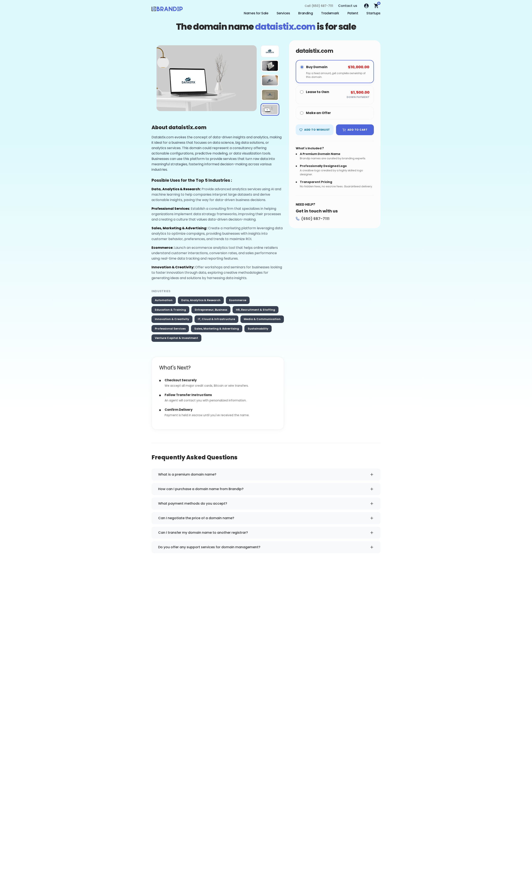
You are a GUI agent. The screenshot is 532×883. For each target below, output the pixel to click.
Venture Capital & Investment (176, 338)
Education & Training (170, 310)
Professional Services (170, 329)
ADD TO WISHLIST (317, 129)
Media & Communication (262, 319)
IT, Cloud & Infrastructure (216, 319)
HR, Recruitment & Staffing (255, 310)
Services (283, 13)
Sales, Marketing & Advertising (216, 329)
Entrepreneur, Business (211, 310)
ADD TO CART (357, 129)
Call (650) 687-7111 (319, 6)
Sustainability (258, 329)
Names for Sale (256, 13)
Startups (373, 13)
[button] (270, 51)
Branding (305, 13)
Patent (352, 13)
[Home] (167, 10)
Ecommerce (237, 300)
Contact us (347, 5)
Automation (163, 300)
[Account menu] (366, 6)
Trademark (330, 13)
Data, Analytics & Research (200, 300)
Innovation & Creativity (172, 319)
